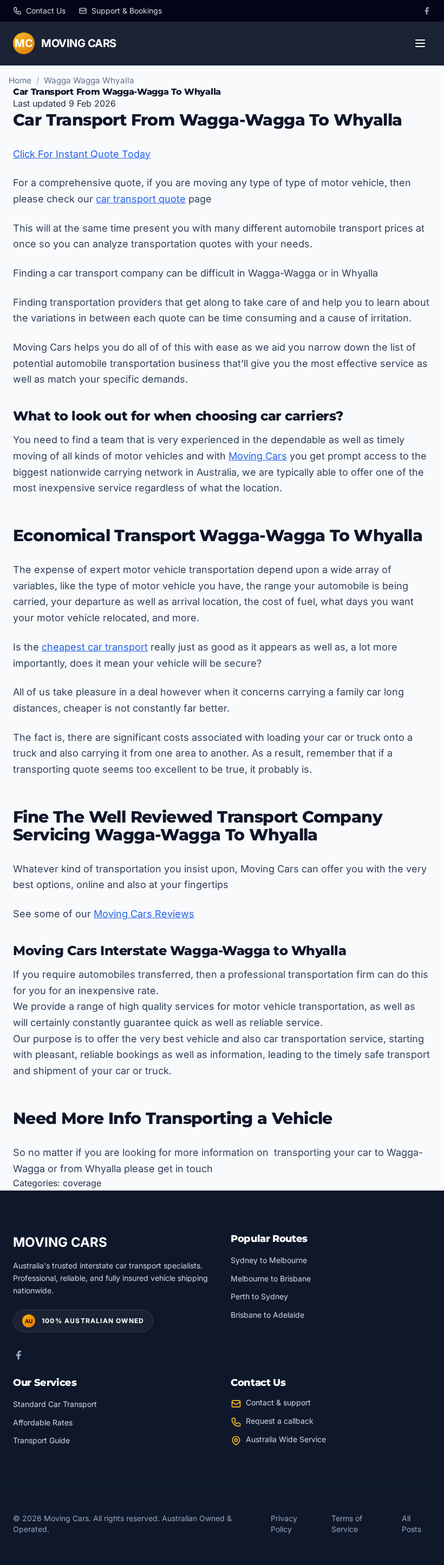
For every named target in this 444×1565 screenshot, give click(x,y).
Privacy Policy (284, 1524)
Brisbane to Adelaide (267, 1314)
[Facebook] (426, 10)
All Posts (411, 1524)
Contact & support (278, 1402)
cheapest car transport (95, 647)
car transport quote (141, 199)
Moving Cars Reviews (144, 913)
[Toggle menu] (420, 43)
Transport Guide (41, 1440)
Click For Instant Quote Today (82, 154)
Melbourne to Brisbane (271, 1278)
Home (20, 80)
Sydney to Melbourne (269, 1260)
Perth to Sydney (259, 1296)
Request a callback (280, 1420)
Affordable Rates (43, 1422)
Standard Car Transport (55, 1404)
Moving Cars (257, 456)
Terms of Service (346, 1524)
